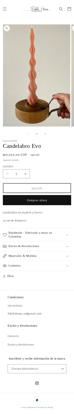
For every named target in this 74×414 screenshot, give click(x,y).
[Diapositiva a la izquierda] (28, 134)
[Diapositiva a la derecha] (45, 134)
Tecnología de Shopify (44, 407)
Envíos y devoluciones (21, 344)
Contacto (13, 336)
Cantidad (8, 166)
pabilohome (31, 407)
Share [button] (10, 276)
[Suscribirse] (62, 368)
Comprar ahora (37, 200)
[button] (5, 9)
